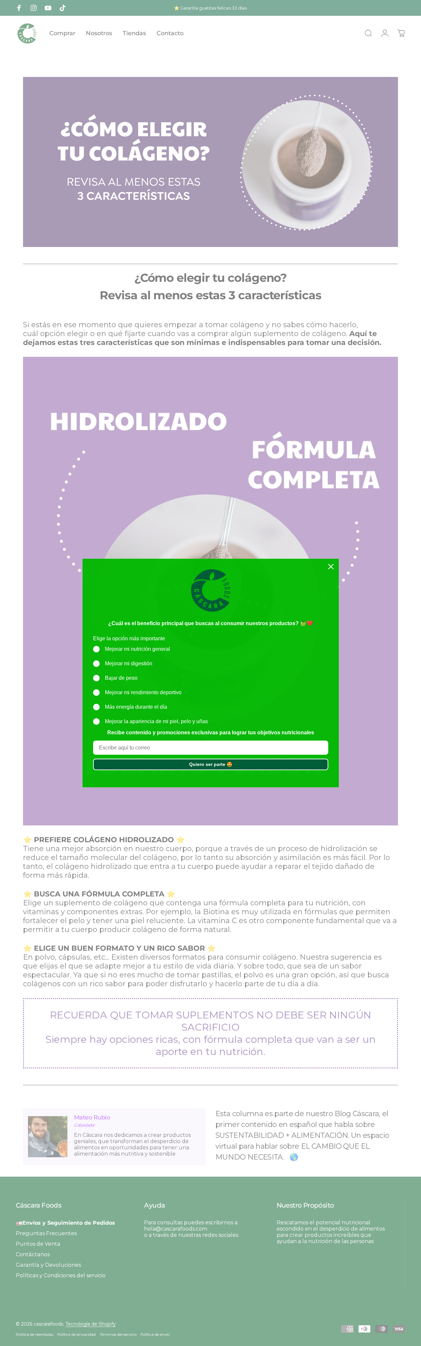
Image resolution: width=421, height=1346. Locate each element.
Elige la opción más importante (129, 638)
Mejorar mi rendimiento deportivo (143, 692)
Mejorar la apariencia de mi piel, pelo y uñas (156, 721)
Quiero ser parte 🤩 (210, 764)
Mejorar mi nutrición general (137, 649)
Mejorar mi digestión (128, 663)
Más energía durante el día (136, 707)
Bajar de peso (121, 678)
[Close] (331, 567)
